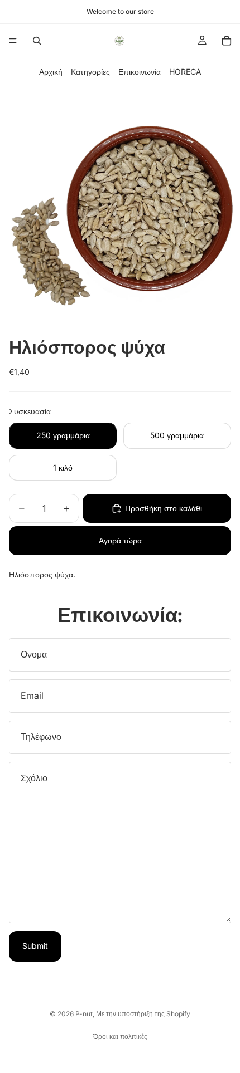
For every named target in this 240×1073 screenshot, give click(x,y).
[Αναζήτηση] (37, 40)
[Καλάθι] (226, 40)
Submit (35, 945)
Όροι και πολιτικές (120, 1036)
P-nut (84, 1014)
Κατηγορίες (90, 71)
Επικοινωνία (139, 71)
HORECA (185, 71)
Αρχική (51, 71)
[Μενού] (13, 40)
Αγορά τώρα (120, 540)
